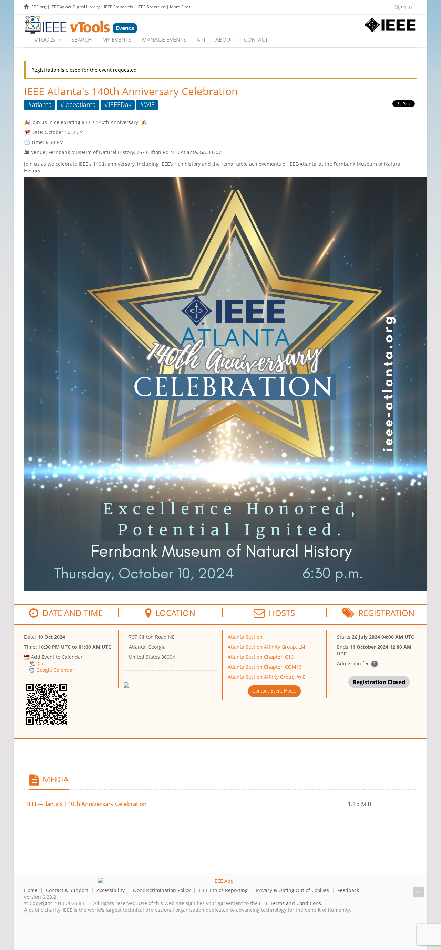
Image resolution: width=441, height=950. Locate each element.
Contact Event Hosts (274, 690)
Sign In (403, 7)
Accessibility (110, 890)
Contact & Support (67, 890)
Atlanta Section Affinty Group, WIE (267, 677)
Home (31, 890)
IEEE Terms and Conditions (290, 903)
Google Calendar (55, 670)
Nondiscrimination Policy (162, 890)
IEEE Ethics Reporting (223, 890)
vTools (44, 39)
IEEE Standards (118, 7)
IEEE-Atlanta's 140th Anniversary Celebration (86, 804)
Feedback (348, 890)
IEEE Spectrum (151, 7)
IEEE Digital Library (75, 7)
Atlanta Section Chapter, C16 (261, 657)
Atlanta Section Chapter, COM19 (265, 667)
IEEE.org (38, 7)
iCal (40, 663)
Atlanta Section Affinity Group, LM (266, 647)
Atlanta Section (245, 637)
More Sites (180, 7)
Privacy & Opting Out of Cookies (292, 890)
